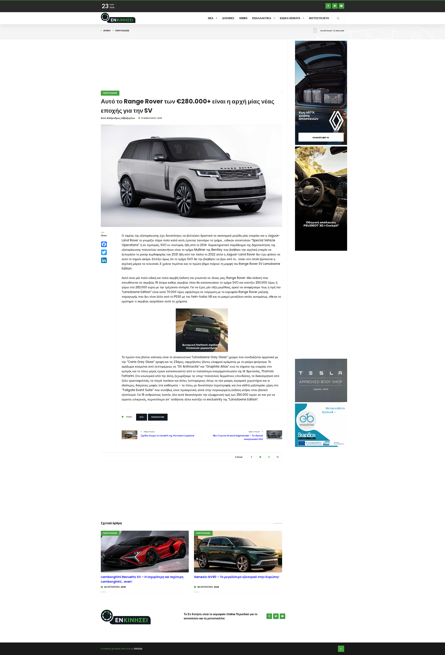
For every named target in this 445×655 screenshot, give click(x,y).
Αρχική (106, 30)
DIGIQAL (138, 648)
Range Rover (157, 417)
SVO (142, 417)
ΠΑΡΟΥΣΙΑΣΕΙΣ (122, 30)
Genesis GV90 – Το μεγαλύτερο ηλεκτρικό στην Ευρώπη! (236, 577)
